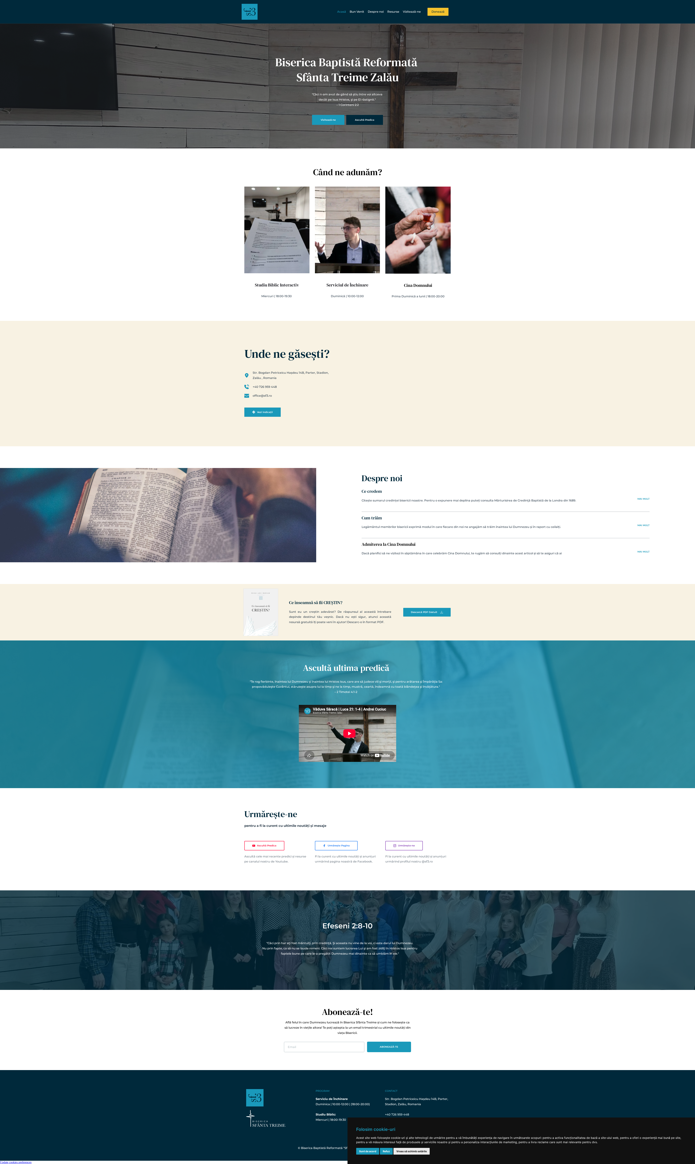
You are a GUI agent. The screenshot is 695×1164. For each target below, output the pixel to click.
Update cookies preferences (15, 1162)
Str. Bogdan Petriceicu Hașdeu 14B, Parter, (417, 1099)
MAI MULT (643, 498)
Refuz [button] (386, 1151)
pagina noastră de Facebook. (351, 861)
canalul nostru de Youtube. (268, 861)
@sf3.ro (427, 861)
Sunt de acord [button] (367, 1151)
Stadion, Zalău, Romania (403, 1104)
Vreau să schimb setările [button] (411, 1151)
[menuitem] (341, 11)
